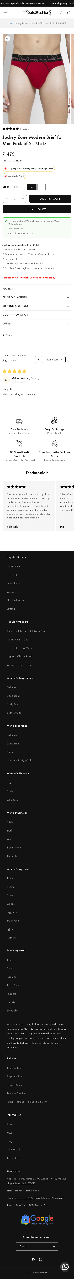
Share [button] (9, 335)
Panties (10, 791)
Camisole (12, 800)
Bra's (10, 783)
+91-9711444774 (26, 1198)
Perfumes (12, 687)
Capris (11, 904)
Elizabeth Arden (16, 600)
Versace (11, 592)
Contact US (13, 1149)
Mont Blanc (13, 583)
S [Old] (20, 187)
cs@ (17, 1190)
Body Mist (13, 704)
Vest (9, 839)
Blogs (10, 1141)
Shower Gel (14, 713)
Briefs (10, 822)
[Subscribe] (54, 1246)
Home (10, 23)
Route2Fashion (41, 1272)
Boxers (11, 895)
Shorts (10, 887)
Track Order (14, 1158)
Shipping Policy (15, 1076)
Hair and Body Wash (19, 760)
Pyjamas (11, 929)
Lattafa (11, 609)
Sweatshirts (13, 1010)
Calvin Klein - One (17, 639)
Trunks (10, 830)
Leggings (12, 912)
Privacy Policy (14, 1085)
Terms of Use (14, 1068)
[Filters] (38, 359)
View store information (21, 233)
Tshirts (10, 878)
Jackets (11, 1002)
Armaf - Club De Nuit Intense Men (26, 631)
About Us (12, 1124)
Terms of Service (16, 1093)
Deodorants (13, 696)
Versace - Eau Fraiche (19, 665)
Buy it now (37, 209)
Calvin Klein (13, 566)
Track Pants (13, 920)
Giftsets (11, 752)
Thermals (12, 856)
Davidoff (12, 575)
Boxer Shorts (14, 847)
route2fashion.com (29, 1190)
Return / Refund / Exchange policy (27, 1102)
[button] (61, 12)
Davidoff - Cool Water (20, 648)
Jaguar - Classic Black (20, 656)
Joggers (11, 937)
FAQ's (10, 1133)
